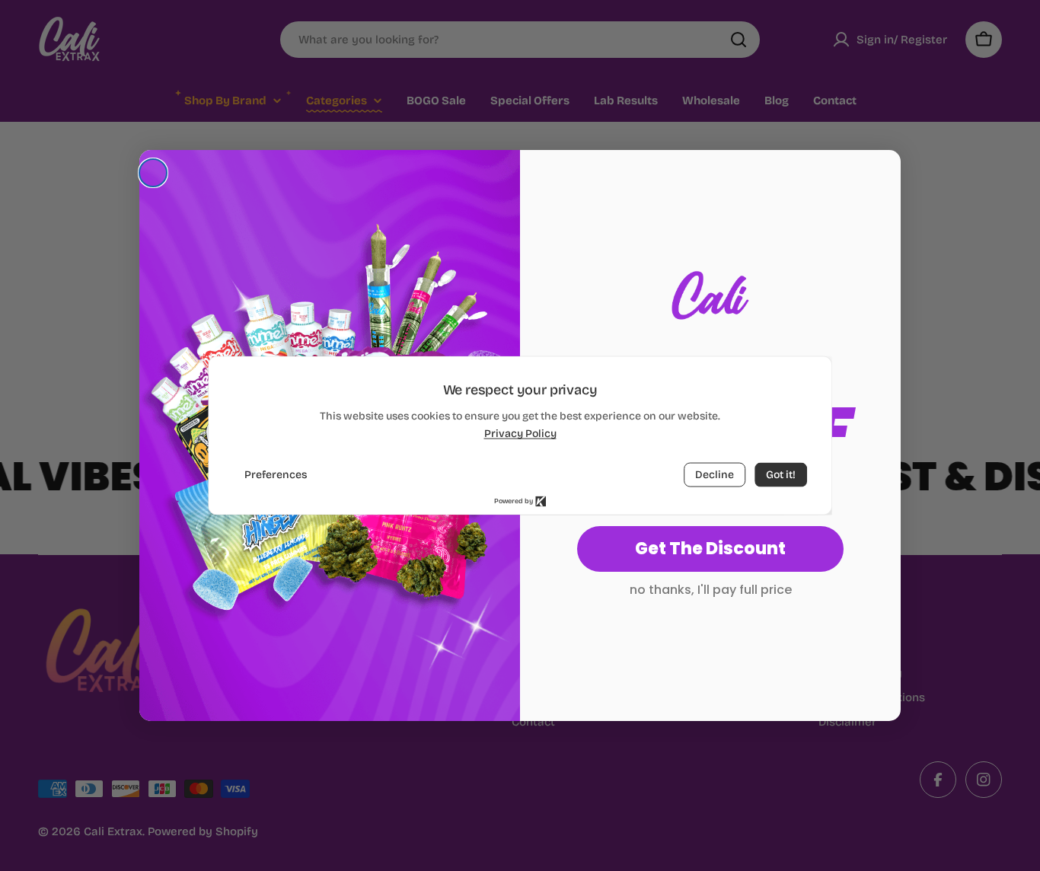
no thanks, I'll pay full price (711, 589)
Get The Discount (710, 548)
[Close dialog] (153, 173)
